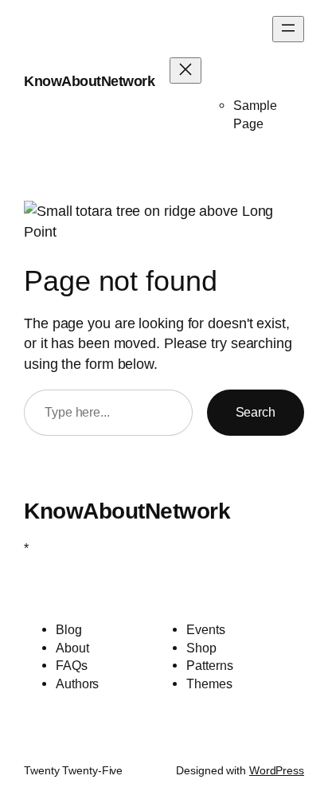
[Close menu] (185, 70)
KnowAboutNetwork (89, 80)
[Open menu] (288, 29)
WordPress (276, 770)
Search (255, 412)
